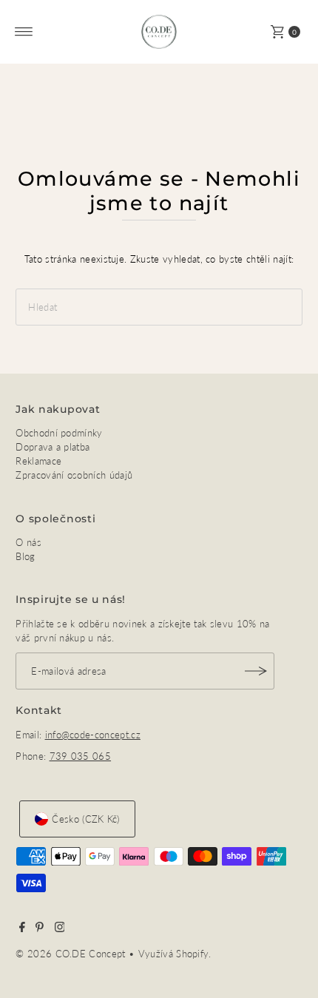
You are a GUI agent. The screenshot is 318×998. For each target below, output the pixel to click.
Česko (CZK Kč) (85, 819)
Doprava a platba (52, 447)
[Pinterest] (39, 928)
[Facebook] (22, 928)
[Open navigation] (24, 31)
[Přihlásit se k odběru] (255, 671)
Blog (25, 556)
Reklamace (38, 461)
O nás (28, 542)
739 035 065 (81, 756)
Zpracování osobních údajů (74, 475)
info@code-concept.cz (93, 735)
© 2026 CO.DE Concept (72, 954)
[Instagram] (60, 928)
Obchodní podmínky (59, 433)
